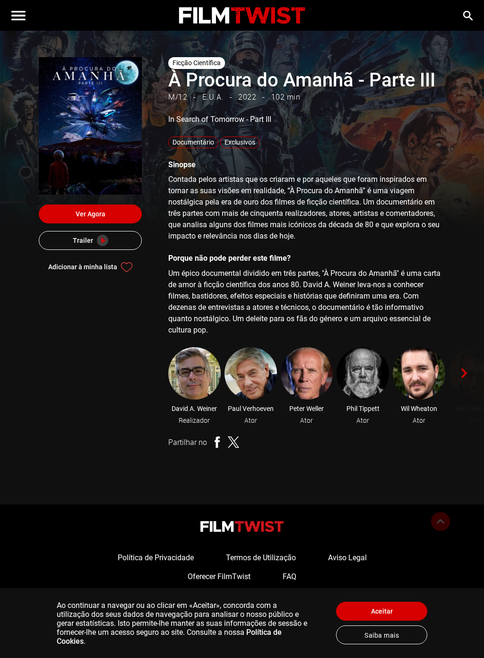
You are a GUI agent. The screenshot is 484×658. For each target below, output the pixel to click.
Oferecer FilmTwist (219, 576)
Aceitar (382, 611)
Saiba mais (381, 635)
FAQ (289, 576)
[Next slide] (464, 373)
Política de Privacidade (156, 557)
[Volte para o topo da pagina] (440, 521)
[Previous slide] (155, 373)
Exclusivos (240, 142)
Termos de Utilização (261, 557)
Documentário (193, 142)
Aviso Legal (347, 557)
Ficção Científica (197, 63)
